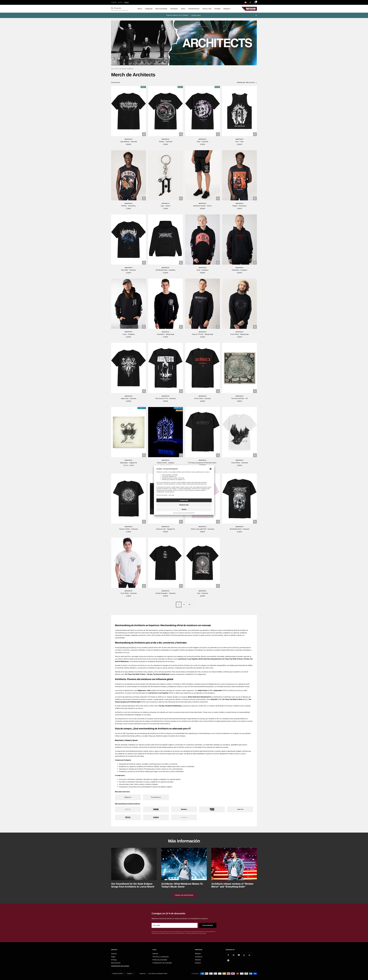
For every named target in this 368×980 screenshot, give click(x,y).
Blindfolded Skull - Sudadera (165, 270)
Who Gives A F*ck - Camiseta (166, 398)
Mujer (120, 2)
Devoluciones (115, 963)
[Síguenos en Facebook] (228, 955)
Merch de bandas (161, 9)
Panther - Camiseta (165, 141)
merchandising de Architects (126, 647)
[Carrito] (255, 2)
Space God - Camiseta (128, 398)
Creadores (198, 957)
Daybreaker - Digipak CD (128, 463)
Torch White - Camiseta (129, 593)
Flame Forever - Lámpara (165, 463)
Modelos (198, 960)
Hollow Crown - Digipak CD (165, 529)
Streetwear (174, 9)
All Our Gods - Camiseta (202, 398)
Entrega (113, 960)
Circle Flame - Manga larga (239, 334)
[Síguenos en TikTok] (244, 955)
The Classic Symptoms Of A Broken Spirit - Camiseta (202, 464)
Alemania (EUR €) (117, 973)
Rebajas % (226, 9)
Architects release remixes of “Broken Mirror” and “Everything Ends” (232, 885)
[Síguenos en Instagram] (233, 955)
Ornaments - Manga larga (165, 334)
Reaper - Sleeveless (239, 206)
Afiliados (198, 954)
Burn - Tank (240, 141)
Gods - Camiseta (202, 141)
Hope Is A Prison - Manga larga (202, 334)
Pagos (113, 957)
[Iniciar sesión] (250, 2)
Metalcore (127, 797)
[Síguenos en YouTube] (239, 955)
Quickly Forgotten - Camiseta (165, 593)
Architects (128, 139)
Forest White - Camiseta (239, 463)
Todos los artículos (184, 895)
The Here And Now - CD (239, 398)
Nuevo (140, 9)
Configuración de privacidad (162, 963)
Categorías (148, 9)
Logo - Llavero (165, 206)
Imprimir (155, 954)
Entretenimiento (193, 9)
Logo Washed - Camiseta (128, 141)
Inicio (112, 68)
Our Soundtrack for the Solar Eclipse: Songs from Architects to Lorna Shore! (132, 885)
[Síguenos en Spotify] (228, 960)
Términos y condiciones (160, 957)
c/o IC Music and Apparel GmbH (157, 973)
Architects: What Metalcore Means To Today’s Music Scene (182, 885)
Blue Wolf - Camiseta (128, 270)
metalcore (165, 633)
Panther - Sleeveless (128, 206)
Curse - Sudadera (128, 334)
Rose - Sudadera (202, 270)
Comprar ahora (196, 15)
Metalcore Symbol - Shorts (202, 206)
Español (129, 973)
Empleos (198, 963)
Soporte (114, 954)
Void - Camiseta (202, 593)
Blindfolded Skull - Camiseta (239, 529)
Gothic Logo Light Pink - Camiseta (202, 529)
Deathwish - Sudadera (239, 270)
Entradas (217, 9)
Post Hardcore (156, 797)
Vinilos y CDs (206, 9)
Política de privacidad (159, 960)
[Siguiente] (189, 604)
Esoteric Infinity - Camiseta (128, 529)
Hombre (114, 2)
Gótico (183, 9)
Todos (126, 2)
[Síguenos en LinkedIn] (249, 955)
